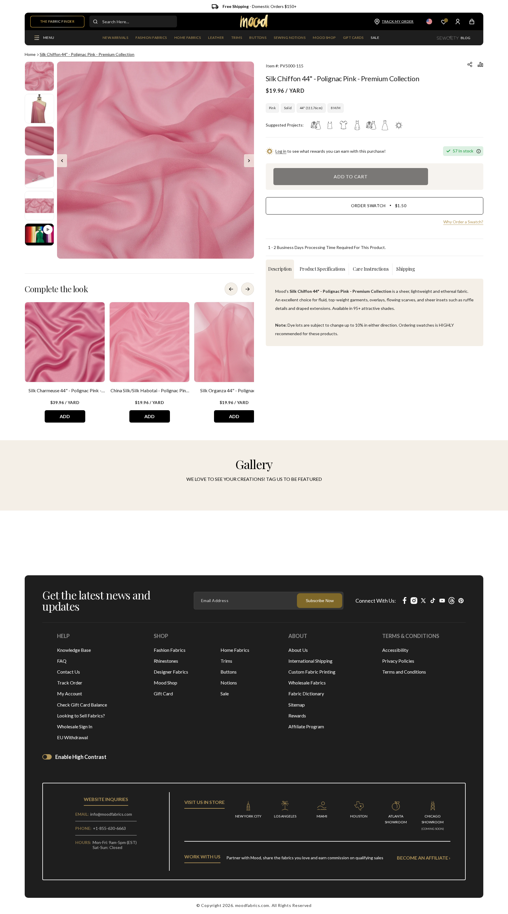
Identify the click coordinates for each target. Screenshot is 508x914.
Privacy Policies (398, 661)
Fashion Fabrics (170, 650)
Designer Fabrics (171, 671)
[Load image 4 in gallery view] (39, 173)
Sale (224, 693)
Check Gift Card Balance (82, 704)
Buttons (228, 671)
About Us (298, 650)
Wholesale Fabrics (307, 682)
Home (30, 54)
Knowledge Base (74, 650)
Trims (226, 661)
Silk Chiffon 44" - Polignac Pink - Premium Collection (87, 54)
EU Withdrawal (72, 737)
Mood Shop (165, 682)
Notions (228, 682)
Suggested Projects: (285, 124)
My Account (69, 693)
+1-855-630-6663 (109, 828)
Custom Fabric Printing (311, 671)
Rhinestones (166, 661)
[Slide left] (62, 160)
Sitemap (296, 704)
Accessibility (395, 650)
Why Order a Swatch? (463, 221)
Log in (280, 151)
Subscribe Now (320, 600)
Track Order (69, 682)
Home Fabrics (234, 650)
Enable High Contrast (80, 757)
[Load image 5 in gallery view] (39, 205)
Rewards (297, 715)
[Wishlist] (444, 21)
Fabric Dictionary (306, 693)
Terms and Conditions (404, 671)
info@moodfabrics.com (111, 814)
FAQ (61, 661)
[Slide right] (249, 160)
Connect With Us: (375, 600)
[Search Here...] (95, 21)
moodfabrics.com (252, 905)
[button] (151, 38)
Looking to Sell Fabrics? (81, 715)
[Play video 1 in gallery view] (39, 234)
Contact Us (68, 671)
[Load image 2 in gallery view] (39, 108)
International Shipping (310, 661)
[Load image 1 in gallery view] (39, 76)
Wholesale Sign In (74, 726)
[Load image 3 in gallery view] (39, 141)
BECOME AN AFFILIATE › (423, 857)
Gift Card (163, 693)
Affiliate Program (306, 726)
